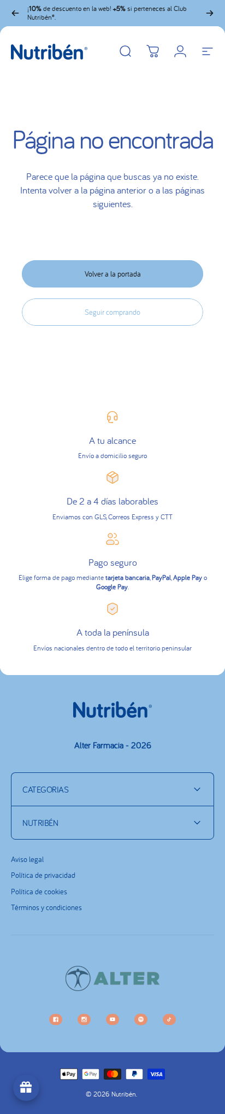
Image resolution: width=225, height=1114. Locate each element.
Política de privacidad (43, 875)
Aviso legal (27, 859)
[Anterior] (15, 13)
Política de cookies (39, 891)
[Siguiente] (210, 13)
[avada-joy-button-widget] (26, 1088)
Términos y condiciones (46, 907)
